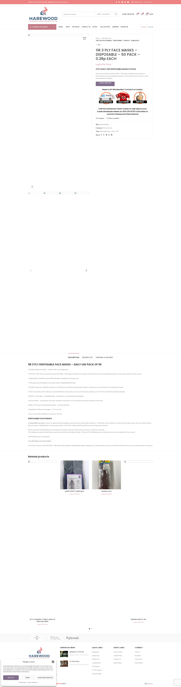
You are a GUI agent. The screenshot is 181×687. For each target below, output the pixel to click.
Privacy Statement (32, 682)
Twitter (137, 652)
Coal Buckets (96, 663)
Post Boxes (96, 666)
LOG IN (150, 27)
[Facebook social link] (116, 2)
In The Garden (97, 670)
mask (113, 131)
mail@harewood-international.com (57, 2)
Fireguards (95, 652)
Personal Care (106, 38)
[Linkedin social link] (125, 2)
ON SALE (144, 27)
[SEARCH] (116, 14)
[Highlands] (37, 638)
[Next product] (101, 45)
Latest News (117, 663)
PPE (117, 131)
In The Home (74, 661)
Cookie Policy (22, 682)
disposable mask (105, 131)
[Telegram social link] (128, 2)
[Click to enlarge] (32, 186)
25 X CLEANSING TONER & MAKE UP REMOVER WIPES (42, 620)
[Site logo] (43, 14)
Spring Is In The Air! (77, 652)
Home (98, 38)
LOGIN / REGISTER (105, 83)
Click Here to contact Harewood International (127, 112)
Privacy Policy (117, 652)
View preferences (45, 678)
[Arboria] (55, 638)
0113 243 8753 (38, 2)
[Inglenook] (73, 638)
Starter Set (95, 659)
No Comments (84, 655)
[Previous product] (97, 45)
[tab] (73, 356)
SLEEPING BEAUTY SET (138, 619)
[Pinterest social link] (122, 2)
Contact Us (117, 659)
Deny (27, 678)
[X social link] (119, 2)
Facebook (138, 655)
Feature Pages (97, 674)
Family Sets (95, 655)
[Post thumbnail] (64, 654)
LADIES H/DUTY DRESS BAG (74, 491)
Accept (11, 678)
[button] (53, 662)
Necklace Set (106, 491)
